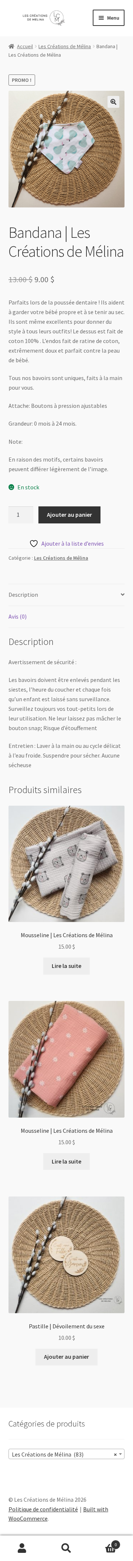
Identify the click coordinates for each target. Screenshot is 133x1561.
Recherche (66, 1548)
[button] (113, 102)
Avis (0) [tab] (17, 616)
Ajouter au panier (69, 514)
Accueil (25, 46)
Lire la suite (66, 965)
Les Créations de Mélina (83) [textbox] (64, 1454)
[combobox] (66, 1454)
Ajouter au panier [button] (66, 1356)
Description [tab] (23, 594)
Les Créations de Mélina (64, 46)
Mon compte (22, 1548)
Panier (103, 1542)
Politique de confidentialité (43, 1509)
